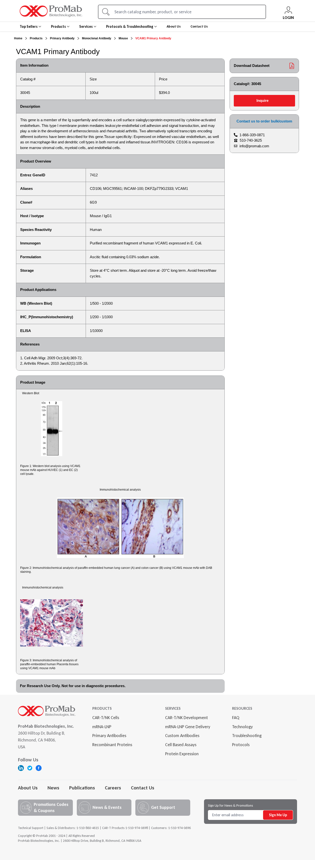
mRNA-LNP (101, 726)
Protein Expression (182, 753)
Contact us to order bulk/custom (264, 121)
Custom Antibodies (182, 735)
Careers (113, 788)
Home (18, 38)
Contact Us (142, 788)
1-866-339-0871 (252, 135)
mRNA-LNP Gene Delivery (187, 726)
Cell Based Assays (180, 744)
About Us (28, 788)
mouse (123, 38)
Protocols (241, 744)
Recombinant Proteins (112, 744)
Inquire (262, 100)
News (53, 788)
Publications (82, 788)
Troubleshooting (247, 735)
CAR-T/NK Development (186, 717)
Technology (242, 726)
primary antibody (62, 38)
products (36, 38)
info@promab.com (254, 146)
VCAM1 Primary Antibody (153, 38)
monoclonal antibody (96, 38)
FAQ (235, 717)
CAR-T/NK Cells (105, 717)
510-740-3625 (251, 140)
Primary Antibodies (109, 735)
